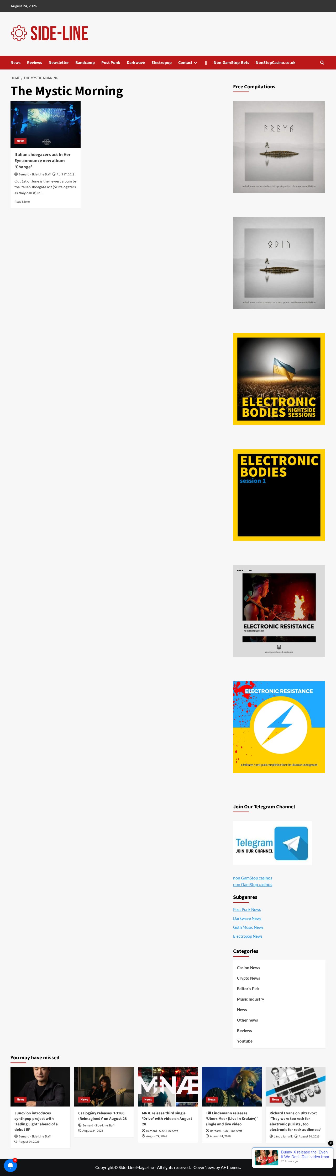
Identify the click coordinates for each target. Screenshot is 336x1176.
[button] (322, 62)
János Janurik (283, 1136)
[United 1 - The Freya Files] (279, 147)
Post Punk (110, 63)
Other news (247, 1020)
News (15, 63)
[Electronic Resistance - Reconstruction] (279, 611)
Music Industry (250, 999)
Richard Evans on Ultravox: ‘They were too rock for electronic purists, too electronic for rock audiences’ (296, 1121)
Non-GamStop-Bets (231, 63)
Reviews (34, 63)
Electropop (161, 63)
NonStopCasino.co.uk (276, 63)
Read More (22, 201)
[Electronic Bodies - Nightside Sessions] (279, 379)
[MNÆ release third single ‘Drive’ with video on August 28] (168, 1087)
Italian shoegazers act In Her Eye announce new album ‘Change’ (42, 161)
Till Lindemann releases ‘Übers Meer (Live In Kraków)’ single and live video (232, 1118)
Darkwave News (247, 918)
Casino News (248, 967)
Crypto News (248, 978)
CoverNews (204, 1167)
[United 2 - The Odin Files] (279, 263)
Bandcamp (85, 63)
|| (206, 63)
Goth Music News (248, 927)
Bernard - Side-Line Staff (35, 174)
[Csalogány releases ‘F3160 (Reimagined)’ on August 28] (104, 1087)
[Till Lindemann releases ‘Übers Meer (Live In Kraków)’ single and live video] (232, 1087)
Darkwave (136, 63)
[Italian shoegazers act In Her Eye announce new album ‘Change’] (45, 124)
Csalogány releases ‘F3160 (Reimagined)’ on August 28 (102, 1115)
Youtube (245, 1041)
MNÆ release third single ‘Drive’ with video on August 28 (167, 1118)
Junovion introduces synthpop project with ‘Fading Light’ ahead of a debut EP (36, 1121)
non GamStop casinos (252, 877)
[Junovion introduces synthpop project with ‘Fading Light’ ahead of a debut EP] (40, 1087)
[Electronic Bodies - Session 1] (279, 495)
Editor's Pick (248, 988)
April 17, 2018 (65, 174)
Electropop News (247, 936)
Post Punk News (247, 909)
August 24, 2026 (29, 1142)
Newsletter (59, 63)
